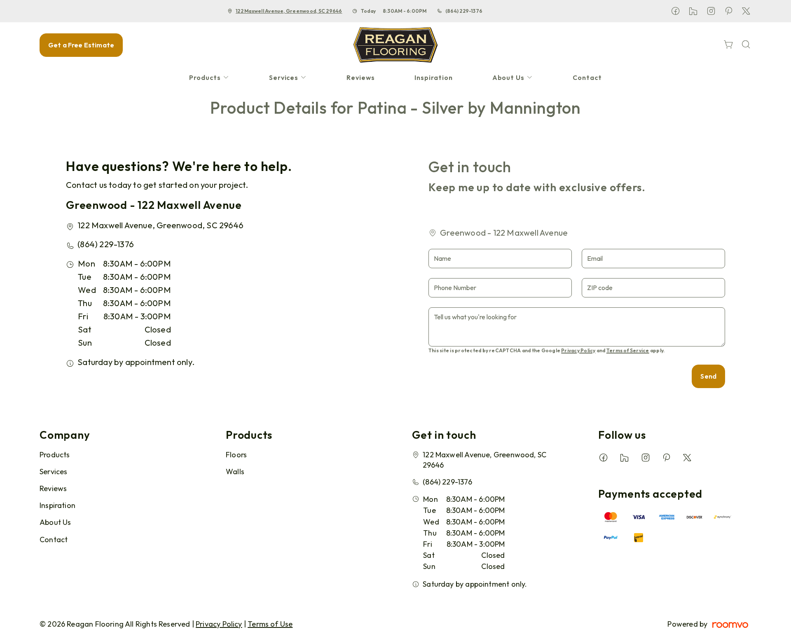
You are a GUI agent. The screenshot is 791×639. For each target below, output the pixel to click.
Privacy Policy (578, 350)
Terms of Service (627, 350)
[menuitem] (209, 78)
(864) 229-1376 (463, 11)
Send (708, 376)
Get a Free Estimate (81, 45)
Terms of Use (270, 624)
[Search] (746, 45)
